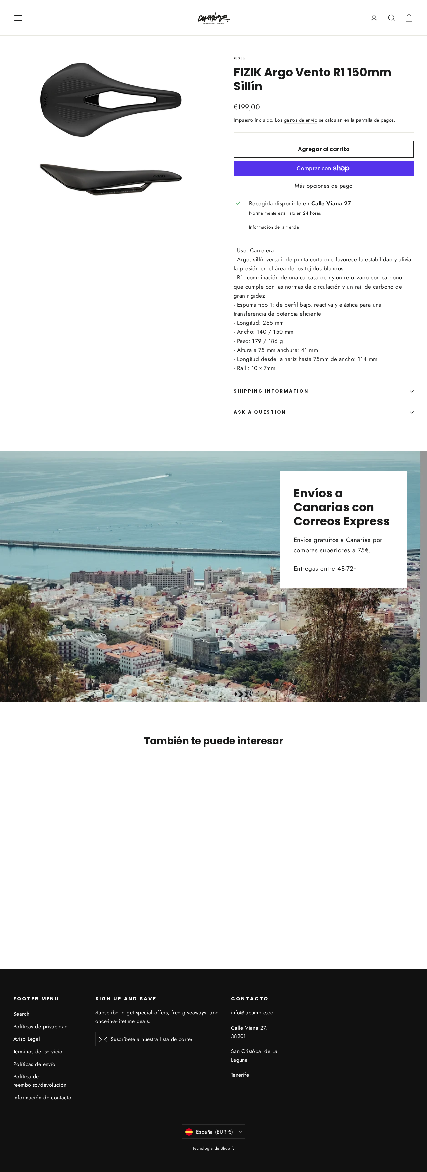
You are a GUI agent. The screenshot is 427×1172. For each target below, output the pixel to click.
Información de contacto (42, 1097)
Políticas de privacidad (40, 1026)
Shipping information (271, 391)
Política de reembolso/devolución (40, 1081)
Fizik (240, 59)
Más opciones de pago (324, 186)
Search (21, 1014)
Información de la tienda (274, 227)
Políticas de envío (34, 1064)
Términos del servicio (38, 1051)
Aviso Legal (26, 1039)
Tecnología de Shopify (213, 1148)
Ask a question (260, 412)
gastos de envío (300, 120)
